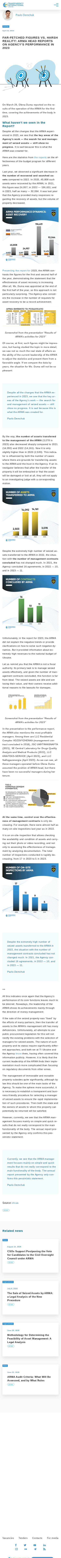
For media (53, 1538)
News (5, 1240)
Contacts (37, 1538)
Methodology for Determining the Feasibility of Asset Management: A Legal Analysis (29, 1339)
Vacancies (8, 1538)
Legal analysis (8, 1282)
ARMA (5, 1210)
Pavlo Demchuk (25, 15)
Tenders (23, 1538)
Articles (5, 26)
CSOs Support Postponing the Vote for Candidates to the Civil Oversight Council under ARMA (30, 1255)
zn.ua (15, 1203)
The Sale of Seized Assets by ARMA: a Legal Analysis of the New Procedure (30, 1297)
